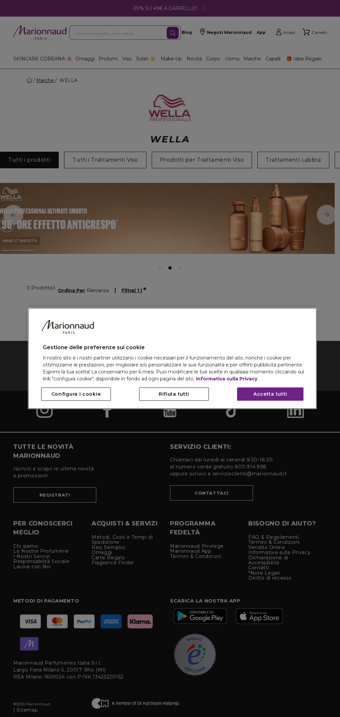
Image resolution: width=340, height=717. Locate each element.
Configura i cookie (76, 394)
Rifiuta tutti (174, 394)
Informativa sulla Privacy (226, 379)
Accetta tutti (270, 394)
